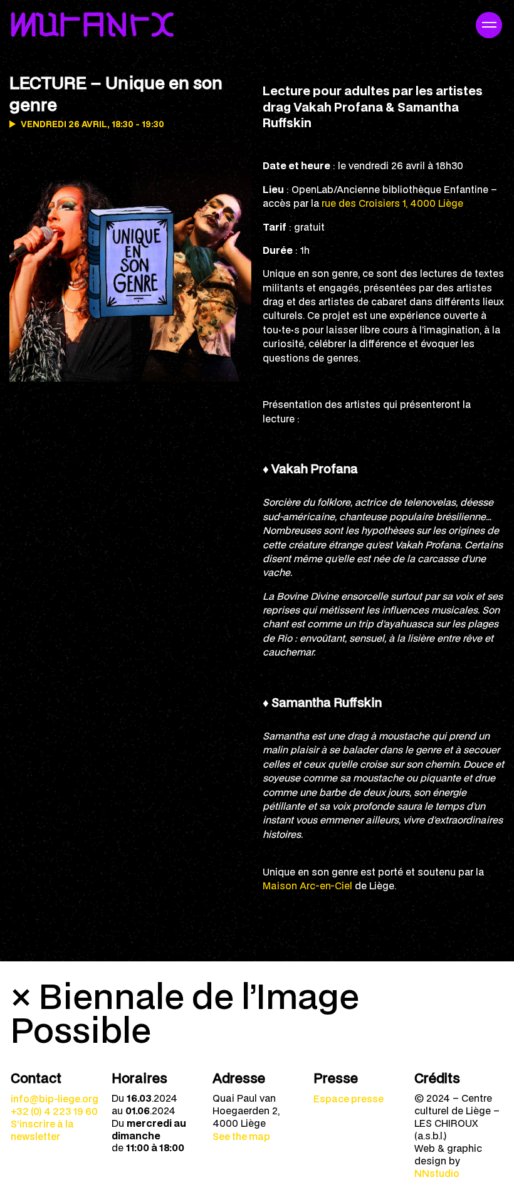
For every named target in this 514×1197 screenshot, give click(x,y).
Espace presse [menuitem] (348, 1098)
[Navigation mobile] (489, 25)
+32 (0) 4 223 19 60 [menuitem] (54, 1111)
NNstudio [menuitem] (436, 1173)
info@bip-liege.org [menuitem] (54, 1098)
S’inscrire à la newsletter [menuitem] (42, 1129)
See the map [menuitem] (241, 1136)
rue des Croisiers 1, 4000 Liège (392, 203)
